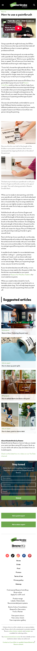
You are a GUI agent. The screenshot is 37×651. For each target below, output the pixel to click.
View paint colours (17, 615)
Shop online (18, 592)
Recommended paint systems (18, 603)
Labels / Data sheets (18, 601)
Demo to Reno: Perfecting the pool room (15, 333)
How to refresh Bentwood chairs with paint (16, 398)
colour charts (13, 631)
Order (18, 564)
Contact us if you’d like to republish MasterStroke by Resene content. (18, 643)
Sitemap (18, 584)
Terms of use (18, 576)
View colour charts (17, 618)
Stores (18, 560)
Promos (18, 572)
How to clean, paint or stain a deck (13, 431)
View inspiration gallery (17, 620)
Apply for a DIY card (18, 595)
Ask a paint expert (18, 516)
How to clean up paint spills (11, 366)
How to (3, 12)
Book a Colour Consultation (17, 607)
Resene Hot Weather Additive (21, 275)
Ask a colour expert (18, 524)
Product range (18, 598)
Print (18, 568)
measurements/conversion (12, 637)
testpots (20, 631)
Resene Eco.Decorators (18, 609)
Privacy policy (18, 580)
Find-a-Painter (18, 611)
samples (28, 631)
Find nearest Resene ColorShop (17, 590)
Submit (18, 498)
